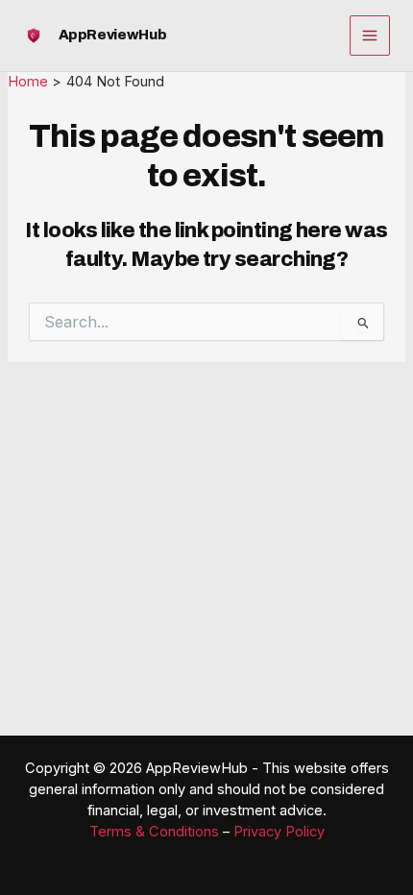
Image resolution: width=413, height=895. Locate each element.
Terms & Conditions (154, 831)
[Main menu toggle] (370, 35)
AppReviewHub (113, 34)
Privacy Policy (279, 831)
